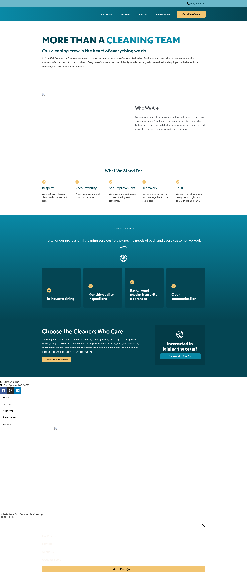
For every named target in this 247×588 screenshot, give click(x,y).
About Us (142, 14)
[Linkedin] (17, 390)
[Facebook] (3, 390)
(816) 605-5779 (197, 3)
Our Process (107, 14)
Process (7, 397)
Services (125, 14)
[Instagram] (10, 390)
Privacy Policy (7, 516)
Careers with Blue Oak (180, 356)
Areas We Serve (162, 14)
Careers (7, 423)
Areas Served (10, 417)
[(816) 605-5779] (188, 3)
